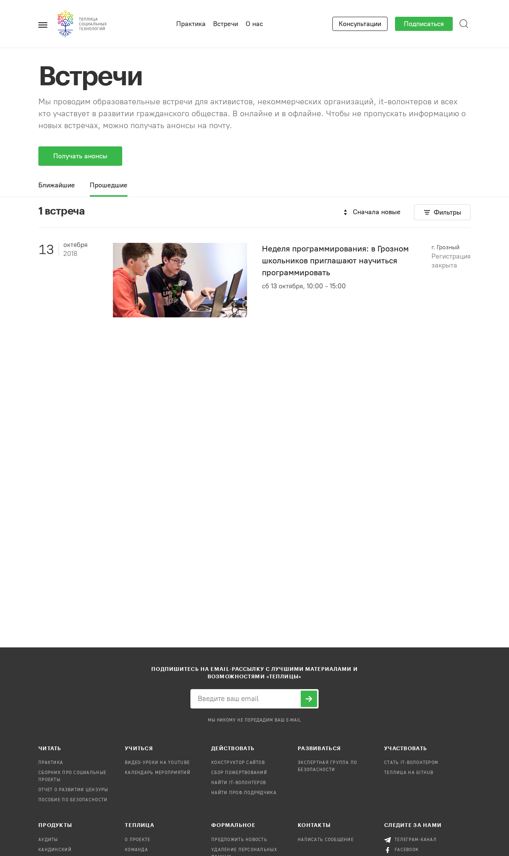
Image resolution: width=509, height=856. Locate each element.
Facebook (407, 850)
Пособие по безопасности (72, 800)
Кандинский (55, 850)
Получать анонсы (80, 156)
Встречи (225, 24)
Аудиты (48, 840)
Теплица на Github (409, 773)
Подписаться (424, 24)
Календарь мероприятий (157, 773)
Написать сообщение (326, 840)
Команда (136, 850)
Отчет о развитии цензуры (73, 790)
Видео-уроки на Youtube (157, 763)
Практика (191, 24)
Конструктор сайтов (238, 763)
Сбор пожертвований (239, 773)
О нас (254, 24)
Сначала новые (377, 212)
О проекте (138, 840)
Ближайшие (56, 185)
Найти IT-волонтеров (238, 783)
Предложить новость (239, 840)
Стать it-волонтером (411, 763)
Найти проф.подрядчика (243, 793)
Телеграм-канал (416, 840)
